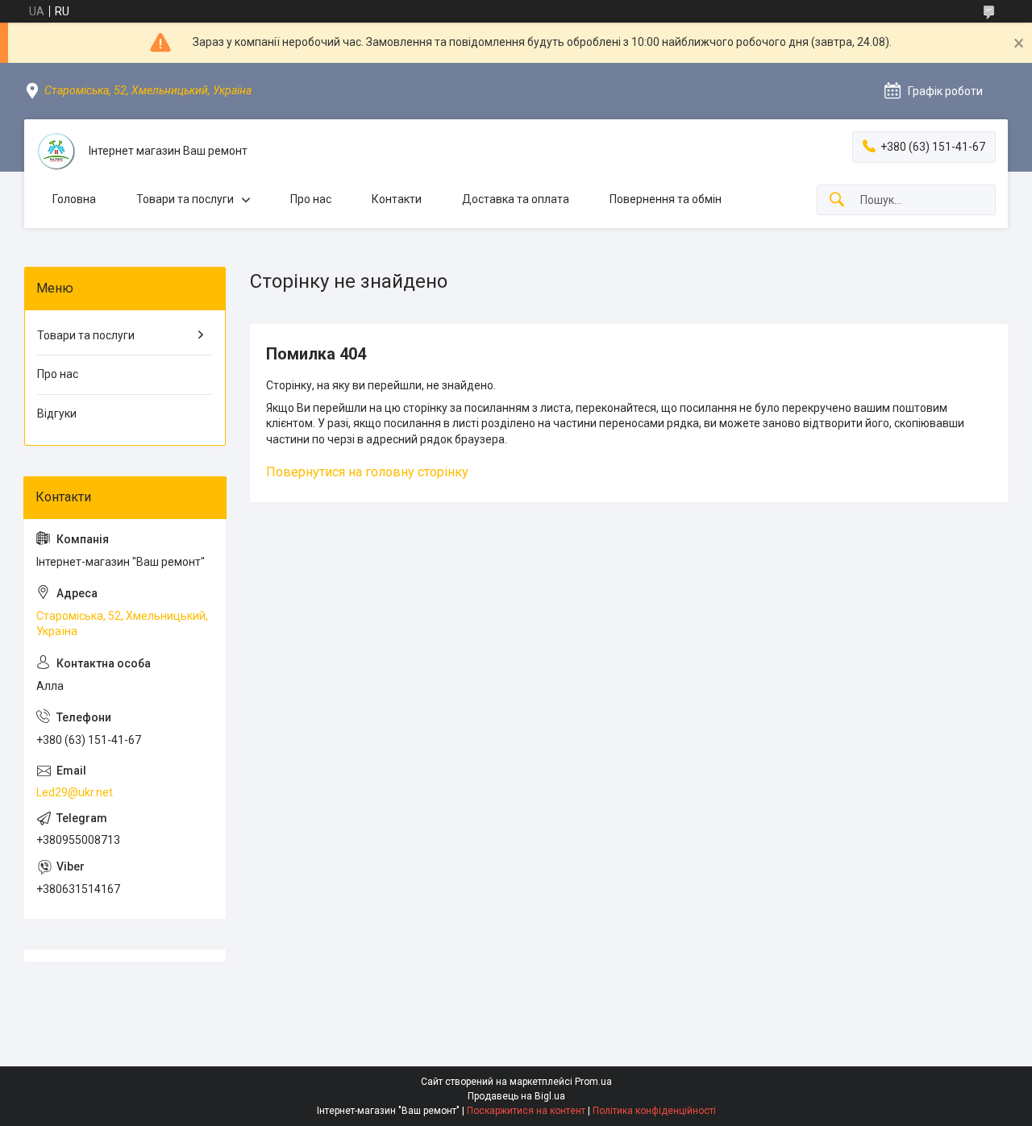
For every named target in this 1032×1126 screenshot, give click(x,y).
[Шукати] (837, 200)
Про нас (310, 199)
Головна (74, 199)
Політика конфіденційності (654, 1110)
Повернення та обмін (666, 199)
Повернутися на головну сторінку (367, 472)
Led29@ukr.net (74, 792)
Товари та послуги (185, 199)
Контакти (397, 199)
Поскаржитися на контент (526, 1110)
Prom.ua (593, 1081)
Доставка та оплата (515, 199)
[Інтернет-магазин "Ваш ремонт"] (56, 151)
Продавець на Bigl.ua (516, 1096)
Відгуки (57, 413)
